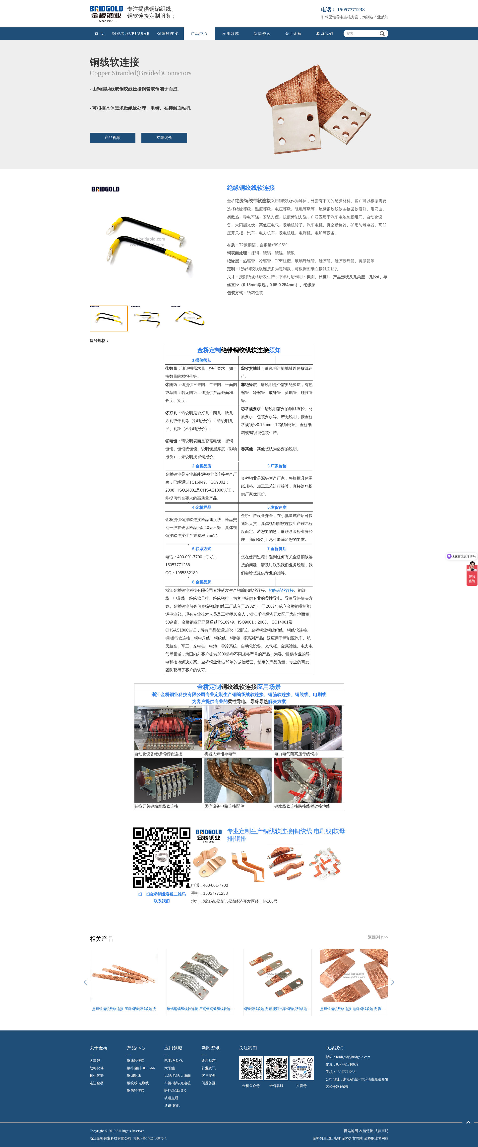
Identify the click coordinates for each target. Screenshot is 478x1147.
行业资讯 (209, 1068)
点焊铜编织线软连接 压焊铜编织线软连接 (124, 1009)
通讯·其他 (171, 1105)
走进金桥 (97, 1083)
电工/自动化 (173, 1061)
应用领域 (230, 34)
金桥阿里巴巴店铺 (327, 1138)
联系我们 (324, 34)
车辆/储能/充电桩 (177, 1083)
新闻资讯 (262, 34)
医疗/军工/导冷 (175, 1090)
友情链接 (366, 1131)
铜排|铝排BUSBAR (141, 1068)
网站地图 (351, 1131)
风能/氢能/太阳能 (177, 1076)
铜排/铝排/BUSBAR (131, 34)
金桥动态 (209, 1061)
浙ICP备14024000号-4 (149, 1138)
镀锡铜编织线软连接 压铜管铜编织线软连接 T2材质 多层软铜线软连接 (201, 1009)
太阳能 (169, 1068)
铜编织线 (134, 1076)
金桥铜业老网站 (376, 1138)
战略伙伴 (97, 1068)
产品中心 (199, 34)
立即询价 (164, 137)
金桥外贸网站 (352, 1138)
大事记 (95, 1061)
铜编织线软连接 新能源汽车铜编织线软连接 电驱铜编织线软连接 (277, 1009)
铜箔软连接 (168, 34)
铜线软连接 (135, 1061)
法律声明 (381, 1131)
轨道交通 (171, 1098)
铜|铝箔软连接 (281, 590)
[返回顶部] (468, 1123)
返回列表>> (378, 937)
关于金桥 (293, 34)
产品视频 (112, 137)
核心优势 (97, 1076)
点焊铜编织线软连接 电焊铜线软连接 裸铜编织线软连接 (354, 1009)
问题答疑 (209, 1083)
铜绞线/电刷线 (138, 1083)
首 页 (100, 34)
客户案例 (209, 1076)
